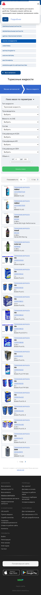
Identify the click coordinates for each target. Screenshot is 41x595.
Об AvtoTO (5, 511)
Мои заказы (5, 543)
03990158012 (18, 301)
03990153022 (18, 274)
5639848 (17, 246)
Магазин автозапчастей (11, 89)
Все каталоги (6, 486)
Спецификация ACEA (10, 134)
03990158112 (18, 356)
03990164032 (19, 411)
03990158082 (19, 342)
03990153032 (18, 287)
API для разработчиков (30, 517)
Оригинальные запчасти (10, 498)
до (21, 159)
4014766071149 (19, 192)
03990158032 (18, 329)
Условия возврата (28, 502)
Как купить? (26, 486)
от (13, 159)
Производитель (8, 111)
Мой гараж (5, 546)
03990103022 (19, 260)
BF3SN (16, 219)
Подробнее (16, 19)
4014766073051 (19, 205)
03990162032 (18, 383)
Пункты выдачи (6, 514)
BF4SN (16, 233)
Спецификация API (10, 141)
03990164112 (18, 438)
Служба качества (7, 517)
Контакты (4, 528)
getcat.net (20, 470)
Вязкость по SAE (8, 118)
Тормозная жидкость (22, 187)
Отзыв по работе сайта (9, 525)
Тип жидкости (8, 103)
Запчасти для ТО (7, 489)
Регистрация (5, 539)
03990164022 (19, 397)
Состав (5, 126)
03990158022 (18, 315)
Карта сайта (20, 586)
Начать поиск (21, 169)
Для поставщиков (28, 511)
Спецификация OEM (10, 149)
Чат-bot (4, 549)
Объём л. (5, 156)
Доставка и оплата (28, 489)
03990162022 (18, 370)
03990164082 (19, 424)
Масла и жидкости (32, 89)
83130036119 (18, 452)
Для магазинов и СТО (30, 514)
